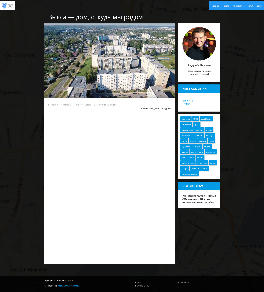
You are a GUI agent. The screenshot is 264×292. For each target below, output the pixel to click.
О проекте (238, 5)
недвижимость (189, 173)
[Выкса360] (7, 5)
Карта (226, 5)
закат (209, 129)
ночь (184, 140)
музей (202, 140)
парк (211, 140)
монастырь (197, 151)
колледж (198, 135)
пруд (196, 124)
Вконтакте (187, 100)
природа (210, 151)
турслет (186, 118)
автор (200, 157)
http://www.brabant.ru (68, 285)
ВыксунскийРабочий (192, 129)
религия (195, 168)
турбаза (186, 146)
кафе (212, 162)
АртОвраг (206, 118)
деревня (186, 124)
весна (193, 140)
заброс (197, 146)
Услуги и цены (255, 5)
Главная (215, 5)
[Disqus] (109, 222)
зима (191, 157)
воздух (209, 135)
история (186, 135)
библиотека (188, 162)
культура (202, 162)
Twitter (186, 103)
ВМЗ (195, 118)
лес (183, 157)
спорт (185, 168)
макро (185, 151)
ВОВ (205, 168)
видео (207, 146)
